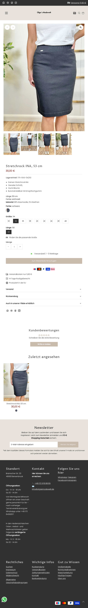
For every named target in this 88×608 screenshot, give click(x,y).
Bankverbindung (39, 578)
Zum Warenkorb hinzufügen (44, 261)
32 (10, 221)
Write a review (44, 344)
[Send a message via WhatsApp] (4, 599)
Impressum (11, 569)
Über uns (62, 578)
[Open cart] (83, 13)
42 (45, 221)
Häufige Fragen (65, 575)
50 (9, 232)
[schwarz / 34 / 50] (16, 410)
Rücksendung (12, 296)
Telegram (72, 477)
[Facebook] (12, 2)
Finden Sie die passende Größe (23, 237)
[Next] (12, 27)
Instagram (71, 480)
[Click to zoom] (80, 27)
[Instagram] (15, 3)
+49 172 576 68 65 (43, 483)
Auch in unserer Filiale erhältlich (20, 303)
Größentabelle (64, 566)
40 (38, 221)
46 (59, 221)
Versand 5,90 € (78, 2)
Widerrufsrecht (12, 575)
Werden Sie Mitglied (68, 444)
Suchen (9, 566)
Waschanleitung (65, 572)
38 (31, 221)
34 (16, 221)
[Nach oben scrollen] (83, 601)
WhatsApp (62, 477)
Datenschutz (11, 572)
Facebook (62, 480)
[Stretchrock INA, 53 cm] (16, 382)
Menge (9, 242)
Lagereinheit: (11, 177)
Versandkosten (38, 569)
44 (52, 221)
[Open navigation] (13, 13)
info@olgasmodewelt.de (43, 489)
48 (66, 221)
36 (23, 221)
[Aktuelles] (74, 13)
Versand (9, 289)
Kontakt (35, 575)
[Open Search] (79, 13)
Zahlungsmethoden (41, 572)
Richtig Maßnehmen (67, 569)
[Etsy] (4, 2)
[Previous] (7, 27)
